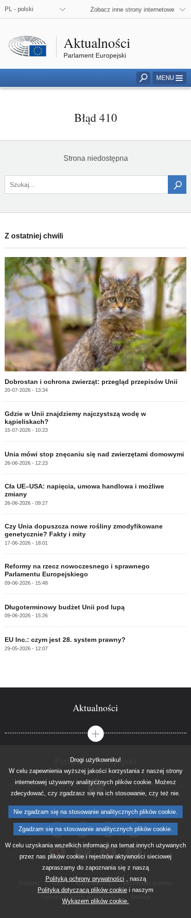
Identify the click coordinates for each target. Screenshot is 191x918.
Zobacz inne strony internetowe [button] (132, 9)
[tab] (95, 707)
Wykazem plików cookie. (95, 901)
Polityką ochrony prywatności (84, 878)
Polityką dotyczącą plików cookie (82, 889)
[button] (169, 78)
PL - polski (19, 9)
